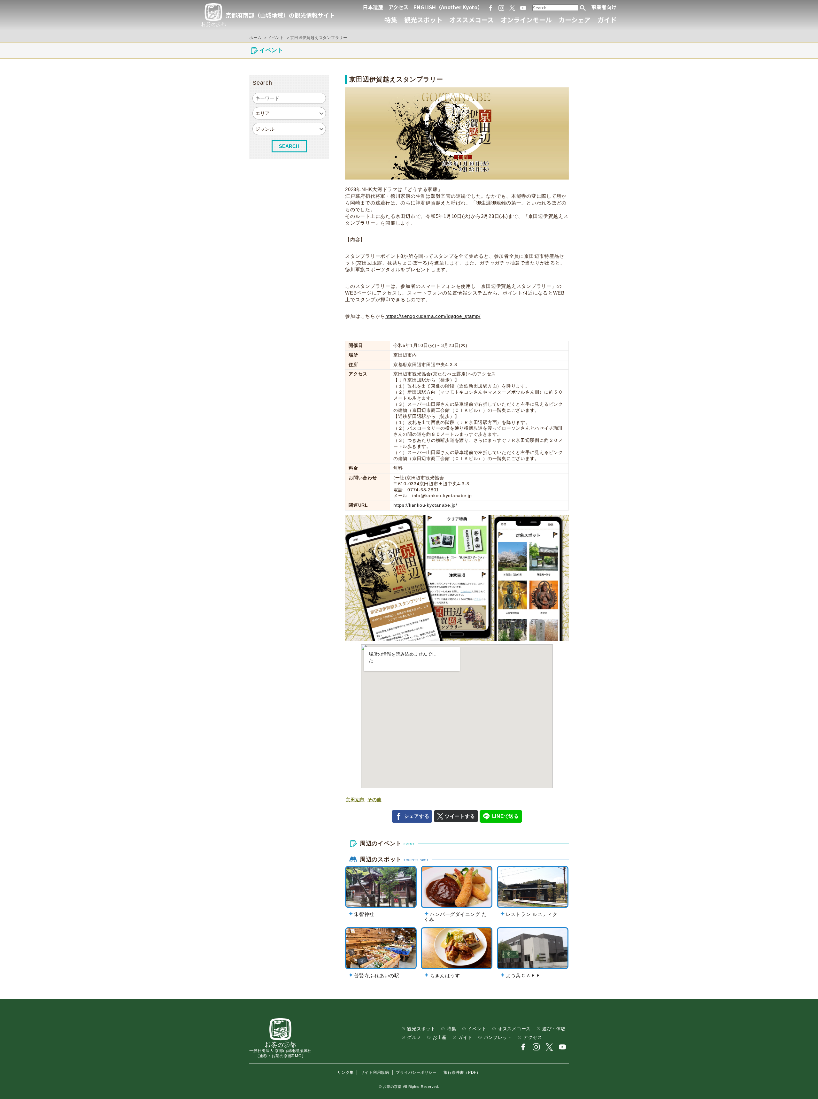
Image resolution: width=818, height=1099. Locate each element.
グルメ (414, 1037)
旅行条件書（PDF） (462, 1072)
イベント (476, 1028)
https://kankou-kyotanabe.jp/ (425, 505)
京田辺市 (355, 799)
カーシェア (574, 19)
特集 (390, 19)
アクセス (398, 7)
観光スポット (423, 19)
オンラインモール (526, 19)
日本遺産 (373, 7)
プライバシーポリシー (416, 1072)
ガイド (607, 19)
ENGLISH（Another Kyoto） (447, 7)
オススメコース (471, 19)
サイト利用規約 (375, 1072)
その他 (374, 799)
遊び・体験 (554, 1028)
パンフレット (498, 1037)
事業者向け (604, 7)
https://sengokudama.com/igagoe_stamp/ (433, 316)
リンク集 (345, 1072)
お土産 (440, 1037)
